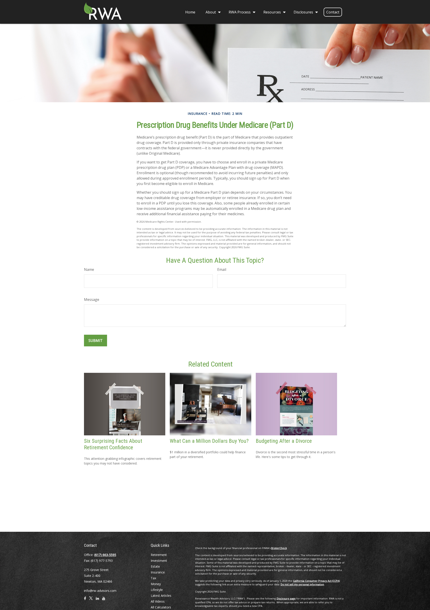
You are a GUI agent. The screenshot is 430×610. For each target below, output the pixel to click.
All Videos (158, 601)
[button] (190, 12)
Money (156, 584)
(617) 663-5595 (105, 555)
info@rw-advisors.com (100, 590)
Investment (159, 560)
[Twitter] (91, 600)
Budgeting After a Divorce (284, 441)
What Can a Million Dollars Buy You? (209, 441)
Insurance (158, 572)
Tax (153, 578)
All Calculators (161, 607)
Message (91, 299)
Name (89, 269)
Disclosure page (286, 598)
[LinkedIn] (97, 600)
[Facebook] (85, 600)
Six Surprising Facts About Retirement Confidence (113, 444)
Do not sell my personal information (302, 584)
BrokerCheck (279, 548)
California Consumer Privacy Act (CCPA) (316, 580)
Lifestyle (157, 590)
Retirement (159, 555)
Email (221, 269)
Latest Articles (161, 595)
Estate (155, 566)
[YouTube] (103, 600)
